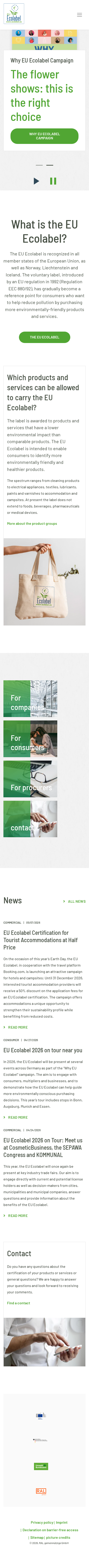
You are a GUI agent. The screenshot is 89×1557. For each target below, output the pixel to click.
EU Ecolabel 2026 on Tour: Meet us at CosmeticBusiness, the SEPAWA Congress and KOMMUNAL (42, 1148)
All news (76, 901)
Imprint (61, 1522)
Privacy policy (42, 1522)
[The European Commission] (41, 1415)
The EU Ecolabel (44, 337)
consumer (11, 1040)
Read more (18, 1027)
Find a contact (18, 1303)
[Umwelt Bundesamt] (41, 1466)
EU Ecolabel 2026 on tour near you (42, 1050)
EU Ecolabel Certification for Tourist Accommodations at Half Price (40, 940)
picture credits (57, 1537)
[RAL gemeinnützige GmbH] (41, 1491)
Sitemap (37, 1537)
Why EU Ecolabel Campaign (44, 136)
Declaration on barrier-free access (50, 1530)
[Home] (14, 13)
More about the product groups (32, 523)
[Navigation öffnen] (79, 15)
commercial (12, 922)
